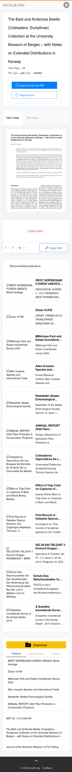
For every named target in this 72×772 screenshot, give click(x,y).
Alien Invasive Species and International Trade (47, 367)
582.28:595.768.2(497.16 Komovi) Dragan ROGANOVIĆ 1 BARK (51, 546)
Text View (32, 118)
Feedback (47, 768)
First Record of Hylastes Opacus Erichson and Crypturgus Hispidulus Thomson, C (46, 516)
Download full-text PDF (32, 85)
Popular (56, 653)
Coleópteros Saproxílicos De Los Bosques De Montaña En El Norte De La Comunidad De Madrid (49, 457)
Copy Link (55, 248)
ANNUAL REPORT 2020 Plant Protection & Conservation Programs (47, 427)
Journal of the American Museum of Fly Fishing (32, 747)
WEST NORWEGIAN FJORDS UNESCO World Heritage (48, 282)
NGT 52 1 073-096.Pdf (18, 718)
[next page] (24, 247)
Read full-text (27, 95)
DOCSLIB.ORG (13, 5)
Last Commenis (36, 653)
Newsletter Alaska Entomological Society (47, 397)
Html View (12, 118)
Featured (16, 653)
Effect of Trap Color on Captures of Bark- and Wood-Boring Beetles (48, 487)
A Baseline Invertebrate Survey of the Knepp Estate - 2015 (48, 608)
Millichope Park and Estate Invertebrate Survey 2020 (48, 338)
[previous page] (5, 247)
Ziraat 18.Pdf (43, 310)
